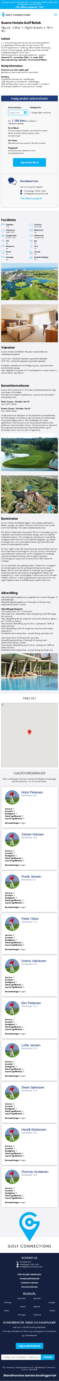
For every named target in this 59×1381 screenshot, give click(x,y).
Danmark (21, 1298)
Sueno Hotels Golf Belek (21, 23)
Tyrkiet (52, 1310)
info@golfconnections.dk (36, 193)
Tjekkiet (36, 1306)
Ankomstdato (14, 107)
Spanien (37, 1298)
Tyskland (37, 1315)
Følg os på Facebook (29, 1346)
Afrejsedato (35, 107)
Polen (6, 1310)
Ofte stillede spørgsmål (31, 198)
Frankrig (7, 1302)
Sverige (52, 1302)
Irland (23, 1306)
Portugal (22, 1315)
